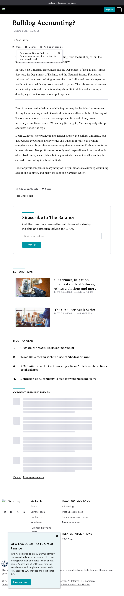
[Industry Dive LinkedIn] (5, 512)
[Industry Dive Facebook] (11, 512)
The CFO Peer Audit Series (75, 309)
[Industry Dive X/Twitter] (17, 512)
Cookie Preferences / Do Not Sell (72, 584)
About (34, 506)
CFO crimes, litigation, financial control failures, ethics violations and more (75, 284)
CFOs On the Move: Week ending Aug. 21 (47, 348)
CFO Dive (67, 539)
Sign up (109, 9)
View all (17, 477)
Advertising (68, 506)
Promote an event (71, 522)
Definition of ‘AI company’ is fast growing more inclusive (58, 378)
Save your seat (20, 582)
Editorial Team (38, 511)
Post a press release (33, 477)
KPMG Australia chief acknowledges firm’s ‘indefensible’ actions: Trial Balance (64, 367)
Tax (31, 195)
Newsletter (36, 522)
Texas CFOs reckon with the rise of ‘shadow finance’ (55, 357)
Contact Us (36, 517)
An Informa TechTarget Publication (62, 3)
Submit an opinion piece (75, 517)
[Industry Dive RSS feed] (24, 512)
